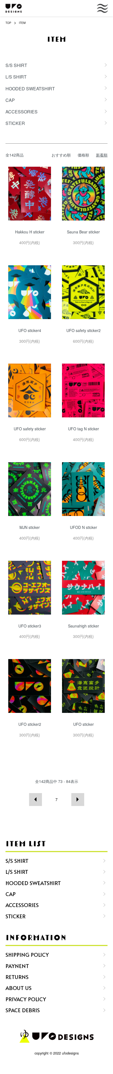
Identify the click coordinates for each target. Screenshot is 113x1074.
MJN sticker (29, 527)
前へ (35, 799)
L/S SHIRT (16, 871)
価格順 (83, 155)
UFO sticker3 (29, 626)
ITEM (22, 23)
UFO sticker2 (29, 724)
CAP (10, 893)
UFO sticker (83, 724)
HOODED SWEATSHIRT (33, 882)
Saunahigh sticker (83, 626)
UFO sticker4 (29, 330)
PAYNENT (17, 965)
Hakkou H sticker (29, 232)
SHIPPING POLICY (27, 954)
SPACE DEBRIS (22, 1010)
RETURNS (17, 976)
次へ (77, 799)
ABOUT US (18, 987)
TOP (8, 23)
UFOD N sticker (83, 527)
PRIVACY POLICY (25, 999)
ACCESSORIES (22, 904)
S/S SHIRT (17, 860)
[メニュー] (93, 8)
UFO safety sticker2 (83, 330)
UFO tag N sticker (83, 428)
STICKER (15, 916)
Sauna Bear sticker (83, 232)
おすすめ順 (61, 155)
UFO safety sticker (30, 428)
